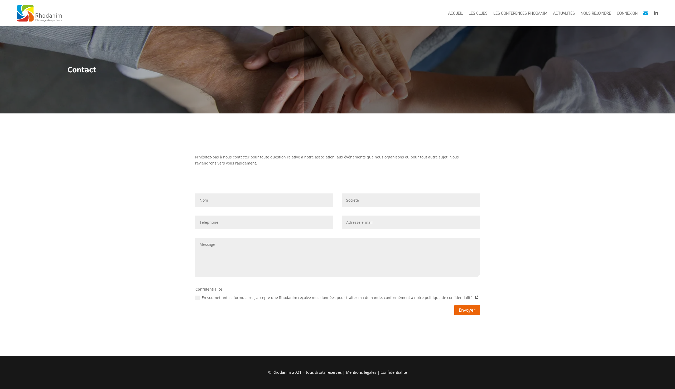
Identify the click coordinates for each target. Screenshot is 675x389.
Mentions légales (361, 372)
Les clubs (478, 13)
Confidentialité (393, 372)
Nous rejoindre (596, 13)
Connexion (627, 13)
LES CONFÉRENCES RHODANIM (520, 13)
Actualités (564, 13)
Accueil (455, 13)
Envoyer (467, 310)
